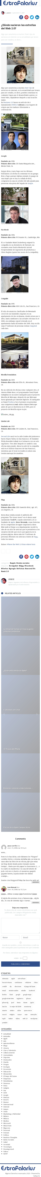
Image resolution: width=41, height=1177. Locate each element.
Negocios (6, 1128)
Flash (11, 995)
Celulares (28, 982)
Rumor (19, 1015)
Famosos (6, 1083)
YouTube (4, 1023)
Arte (4, 1041)
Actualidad (7, 1034)
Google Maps (27, 995)
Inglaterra (20, 998)
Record (4, 1015)
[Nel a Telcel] (20, 773)
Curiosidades (8, 1055)
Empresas (7, 1078)
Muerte (4, 1010)
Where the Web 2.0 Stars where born (21, 544)
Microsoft (7, 1123)
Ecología (6, 1067)
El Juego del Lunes (10, 1076)
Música (6, 1118)
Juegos (5, 1109)
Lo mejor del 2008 (15, 1007)
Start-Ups (28, 88)
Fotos (5, 1086)
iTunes (25, 1003)
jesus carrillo (12, 846)
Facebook (29, 565)
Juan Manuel (12, 887)
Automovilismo (9, 1043)
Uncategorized (8, 1149)
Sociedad (6, 1144)
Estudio (23, 991)
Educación (7, 1071)
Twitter (11, 1019)
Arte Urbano (22, 979)
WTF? (5, 1154)
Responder (36, 882)
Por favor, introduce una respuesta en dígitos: (20, 953)
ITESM (18, 1003)
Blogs (5, 1045)
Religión (11, 1015)
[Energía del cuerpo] (20, 655)
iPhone (28, 998)
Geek (5, 1093)
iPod (12, 1003)
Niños (19, 1010)
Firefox (11, 402)
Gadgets (6, 1088)
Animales (6, 1036)
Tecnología (7, 1147)
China (36, 982)
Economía (7, 1069)
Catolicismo (18, 982)
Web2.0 (15, 105)
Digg (36, 537)
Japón (32, 1003)
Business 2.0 (8, 102)
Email (4, 991)
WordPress (34, 1019)
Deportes (6, 1057)
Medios (6, 1121)
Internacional (8, 1104)
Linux (5, 1111)
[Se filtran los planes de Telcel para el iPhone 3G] (20, 694)
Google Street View (8, 998)
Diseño (6, 1062)
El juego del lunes (29, 987)
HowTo (6, 1100)
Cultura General (8, 1053)
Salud (5, 1142)
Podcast (6, 1133)
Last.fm (4, 1007)
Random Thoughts (10, 1137)
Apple (13, 522)
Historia (6, 1097)
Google (30, 183)
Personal (6, 1130)
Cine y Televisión (9, 1050)
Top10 (4, 1019)
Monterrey (27, 1007)
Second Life (5, 436)
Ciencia (6, 1048)
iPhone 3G (5, 1003)
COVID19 (4, 987)
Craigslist (33, 326)
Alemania (5, 979)
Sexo (26, 1015)
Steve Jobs (34, 1015)
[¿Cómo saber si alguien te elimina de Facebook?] (20, 733)
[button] (4, 714)
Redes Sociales (23, 563)
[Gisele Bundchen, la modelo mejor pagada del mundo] (20, 616)
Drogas (6, 1064)
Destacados (7, 1060)
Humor (6, 1102)
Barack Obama (7, 982)
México (12, 1010)
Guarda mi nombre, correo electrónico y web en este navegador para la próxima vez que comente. (20, 946)
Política (6, 1135)
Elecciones (18, 987)
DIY (11, 987)
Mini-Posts (7, 1126)
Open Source (28, 1010)
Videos (18, 1019)
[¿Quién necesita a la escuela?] (20, 812)
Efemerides (7, 1074)
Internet (6, 1107)
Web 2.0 (5, 571)
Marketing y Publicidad (11, 1114)
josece (9, 13)
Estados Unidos (13, 991)
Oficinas (21, 568)
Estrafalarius (8, 1081)
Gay (4, 1090)
